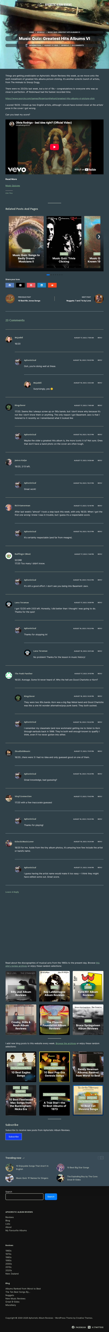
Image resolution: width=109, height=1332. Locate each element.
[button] (99, 236)
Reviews (9, 1217)
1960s (8, 1250)
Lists (7, 1223)
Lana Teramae (22, 602)
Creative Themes (84, 1318)
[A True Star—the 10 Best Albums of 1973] (54, 1100)
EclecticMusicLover (24, 841)
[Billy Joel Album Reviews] (21, 986)
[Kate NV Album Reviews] (88, 986)
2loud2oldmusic (22, 751)
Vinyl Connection (23, 796)
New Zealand (12, 1273)
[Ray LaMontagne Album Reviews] (54, 986)
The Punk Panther (23, 673)
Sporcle (65, 45)
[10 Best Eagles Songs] (21, 1067)
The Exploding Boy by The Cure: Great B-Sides (82, 1178)
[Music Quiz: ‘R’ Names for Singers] (9, 1178)
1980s (8, 1257)
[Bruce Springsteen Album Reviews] (88, 1019)
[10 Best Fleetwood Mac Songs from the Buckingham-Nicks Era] (21, 1100)
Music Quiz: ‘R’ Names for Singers (32, 1178)
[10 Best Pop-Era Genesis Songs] (54, 1067)
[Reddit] (52, 285)
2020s (8, 1270)
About (8, 1227)
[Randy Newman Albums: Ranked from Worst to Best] (88, 1067)
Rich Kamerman (22, 505)
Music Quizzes (12, 185)
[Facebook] (9, 285)
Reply (100, 338)
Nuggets (9, 1295)
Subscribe (14, 1136)
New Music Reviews (15, 1298)
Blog (7, 1220)
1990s (8, 1260)
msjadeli (19, 337)
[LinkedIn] (41, 285)
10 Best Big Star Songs (78, 1167)
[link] (26, 242)
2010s (8, 1267)
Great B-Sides (12, 1301)
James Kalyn (21, 460)
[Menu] (102, 4)
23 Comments (78, 45)
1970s (8, 1254)
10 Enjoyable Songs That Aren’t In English (32, 1167)
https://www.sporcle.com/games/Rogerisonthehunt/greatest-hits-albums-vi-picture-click (50, 98)
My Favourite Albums (16, 1230)
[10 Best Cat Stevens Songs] (88, 1100)
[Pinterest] (31, 285)
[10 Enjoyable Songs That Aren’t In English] (9, 1168)
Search (8, 1191)
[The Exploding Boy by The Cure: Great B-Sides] (60, 1178)
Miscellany (10, 1305)
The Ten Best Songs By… (17, 1292)
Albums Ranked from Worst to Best (23, 1288)
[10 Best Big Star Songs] (60, 1168)
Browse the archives (66, 1043)
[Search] (6, 4)
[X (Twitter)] (20, 285)
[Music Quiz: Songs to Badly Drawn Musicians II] (26, 217)
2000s (8, 1263)
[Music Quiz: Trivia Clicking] (64, 217)
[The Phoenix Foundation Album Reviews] (54, 1019)
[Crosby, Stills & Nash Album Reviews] (21, 1019)
